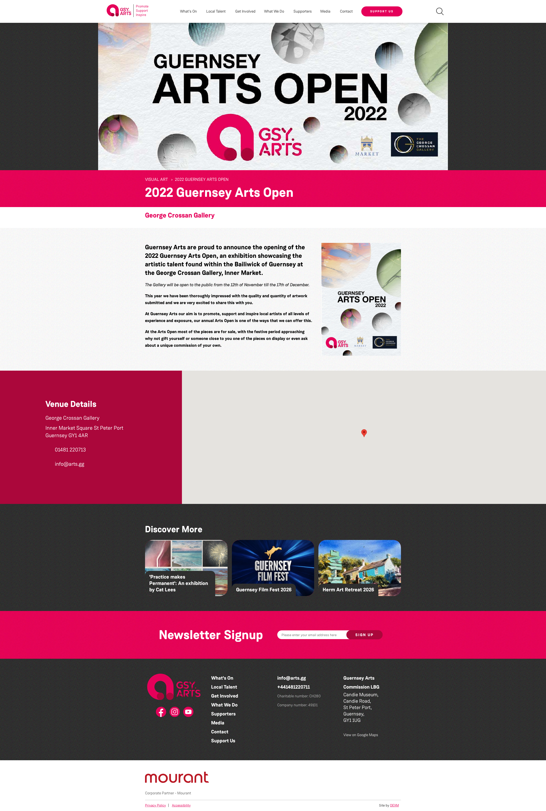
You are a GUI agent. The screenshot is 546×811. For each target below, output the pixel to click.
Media (217, 723)
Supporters (302, 11)
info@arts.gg (291, 678)
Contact (346, 11)
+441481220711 (293, 687)
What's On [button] (188, 11)
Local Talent (224, 687)
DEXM (394, 805)
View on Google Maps (360, 734)
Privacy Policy (155, 805)
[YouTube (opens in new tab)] (187, 712)
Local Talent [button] (216, 11)
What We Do (224, 705)
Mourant (184, 793)
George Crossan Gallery (180, 215)
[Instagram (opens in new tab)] (173, 712)
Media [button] (325, 11)
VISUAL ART (156, 179)
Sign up (364, 634)
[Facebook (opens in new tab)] (160, 712)
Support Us (382, 11)
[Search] (440, 11)
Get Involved (245, 11)
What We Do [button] (274, 11)
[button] (361, 299)
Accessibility (181, 805)
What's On (222, 678)
